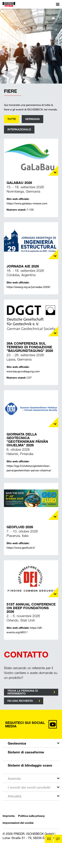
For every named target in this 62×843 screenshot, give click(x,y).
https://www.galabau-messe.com (27, 203)
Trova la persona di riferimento (22, 692)
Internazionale (19, 129)
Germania (32, 119)
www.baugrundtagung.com (23, 371)
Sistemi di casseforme (26, 752)
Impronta (9, 815)
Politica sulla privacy (31, 815)
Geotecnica (17, 743)
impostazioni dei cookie (18, 822)
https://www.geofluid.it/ (21, 547)
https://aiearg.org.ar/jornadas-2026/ (28, 286)
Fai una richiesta (20, 700)
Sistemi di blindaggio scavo (30, 765)
